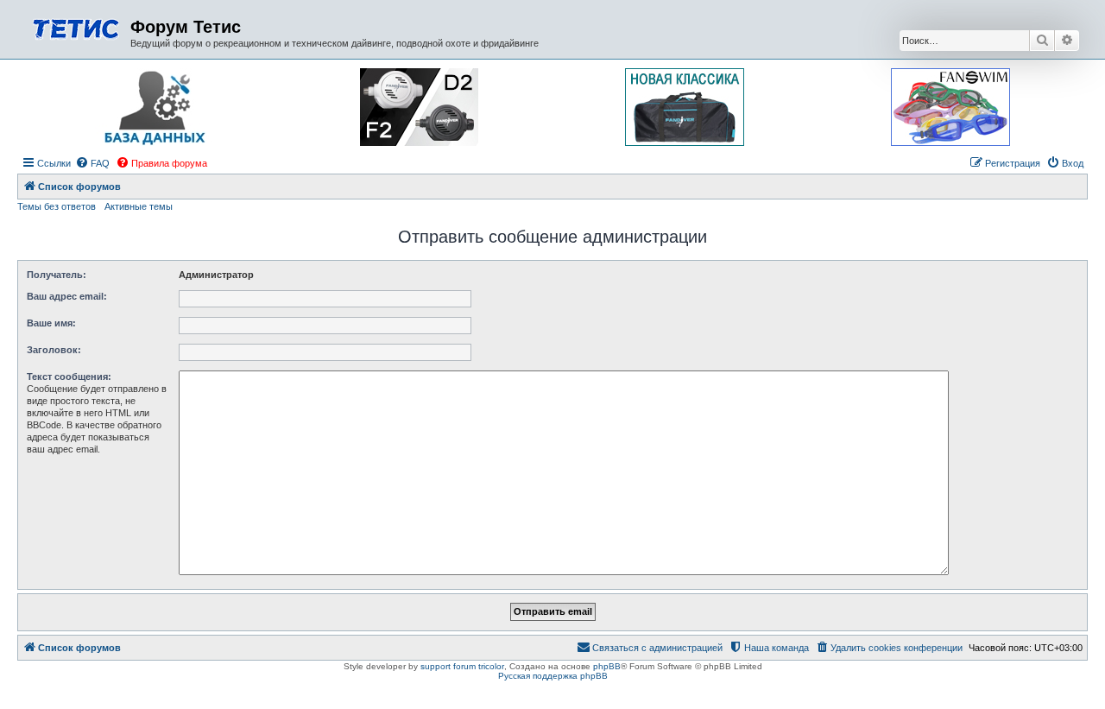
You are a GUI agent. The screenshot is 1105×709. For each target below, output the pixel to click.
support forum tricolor (462, 666)
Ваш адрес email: (67, 296)
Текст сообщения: (69, 376)
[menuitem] (92, 163)
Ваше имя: (51, 323)
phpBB (607, 666)
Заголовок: (54, 350)
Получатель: (56, 274)
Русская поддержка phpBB (553, 676)
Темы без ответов (56, 206)
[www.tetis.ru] (76, 27)
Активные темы (138, 206)
